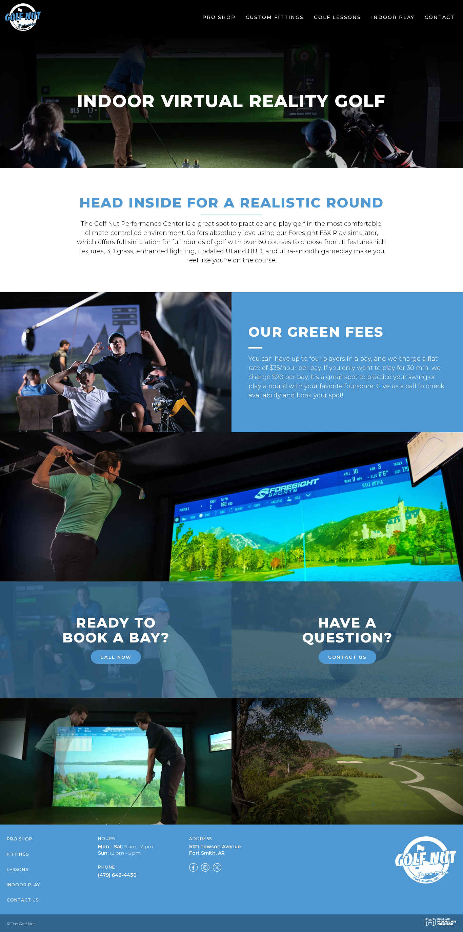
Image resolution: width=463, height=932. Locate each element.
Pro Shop (219, 17)
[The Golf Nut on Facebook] (193, 868)
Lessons (17, 869)
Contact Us (347, 657)
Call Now (116, 657)
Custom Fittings (275, 17)
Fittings (18, 854)
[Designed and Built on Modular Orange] (440, 922)
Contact (440, 17)
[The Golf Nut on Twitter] (217, 868)
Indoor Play (393, 17)
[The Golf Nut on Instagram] (205, 868)
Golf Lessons (337, 17)
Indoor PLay (23, 884)
